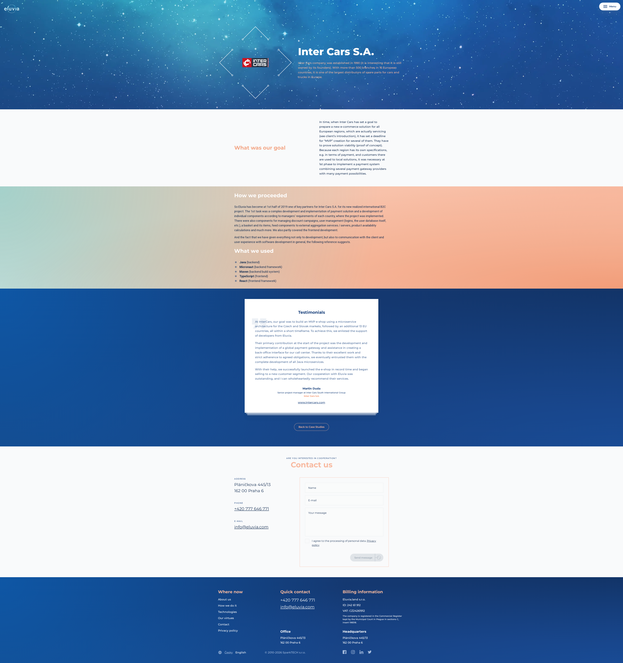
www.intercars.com (311, 402)
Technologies (227, 612)
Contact (223, 624)
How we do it (227, 605)
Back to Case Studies (311, 426)
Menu (612, 6)
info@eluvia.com (251, 526)
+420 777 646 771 (251, 508)
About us (224, 599)
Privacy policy (228, 630)
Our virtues (226, 618)
